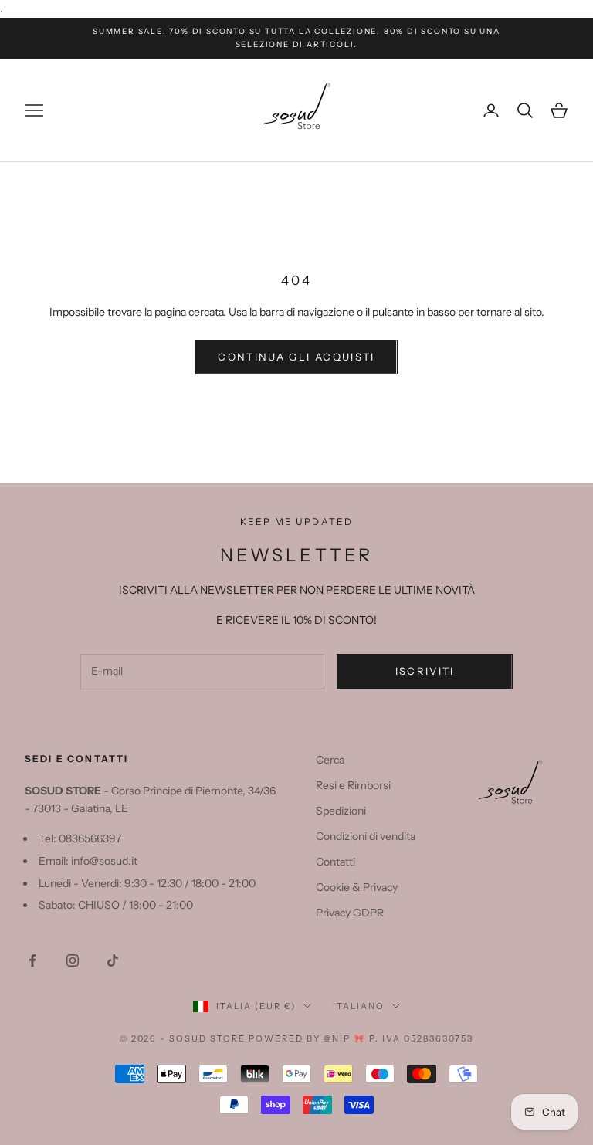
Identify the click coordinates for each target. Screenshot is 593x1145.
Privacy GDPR (350, 913)
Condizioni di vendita (365, 836)
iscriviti (425, 671)
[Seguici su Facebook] (32, 960)
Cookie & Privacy (357, 887)
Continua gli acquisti (296, 357)
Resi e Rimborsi (353, 785)
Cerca (330, 760)
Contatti (335, 862)
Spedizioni (341, 811)
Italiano (359, 1006)
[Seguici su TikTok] (112, 960)
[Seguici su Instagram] (72, 960)
